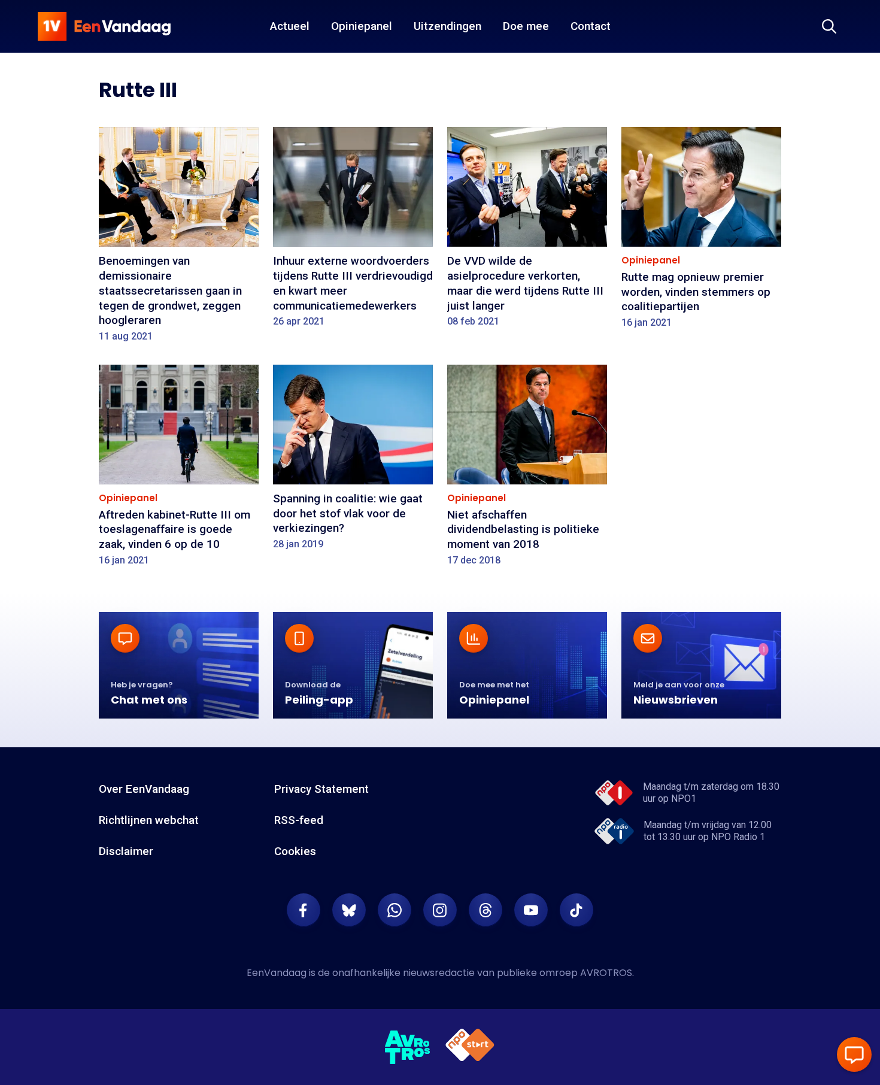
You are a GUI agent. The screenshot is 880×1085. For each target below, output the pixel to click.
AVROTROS (606, 973)
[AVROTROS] (407, 1047)
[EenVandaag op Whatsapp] (394, 910)
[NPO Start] (470, 1047)
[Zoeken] (829, 26)
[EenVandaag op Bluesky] (349, 910)
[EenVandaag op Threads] (485, 910)
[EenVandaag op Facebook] (303, 910)
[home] (104, 26)
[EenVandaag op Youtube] (531, 910)
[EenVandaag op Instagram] (440, 910)
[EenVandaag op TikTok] (576, 910)
